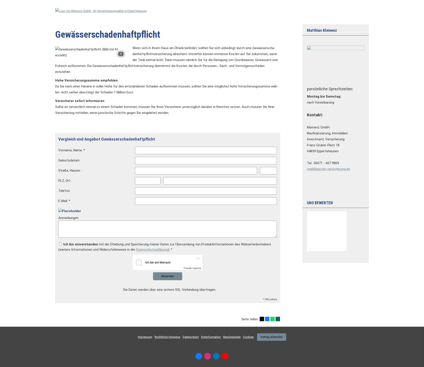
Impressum (145, 337)
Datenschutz (191, 337)
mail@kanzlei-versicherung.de (328, 169)
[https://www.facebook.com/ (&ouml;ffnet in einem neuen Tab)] (198, 356)
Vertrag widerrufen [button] (272, 337)
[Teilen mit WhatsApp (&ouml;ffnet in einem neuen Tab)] (272, 319)
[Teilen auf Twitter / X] (262, 319)
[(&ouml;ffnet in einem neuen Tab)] (327, 250)
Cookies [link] (248, 337)
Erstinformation (211, 337)
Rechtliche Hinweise (167, 337)
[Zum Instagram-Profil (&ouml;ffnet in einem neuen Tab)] (207, 356)
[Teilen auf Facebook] (267, 319)
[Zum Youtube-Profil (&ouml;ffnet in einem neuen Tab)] (225, 356)
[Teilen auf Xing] (278, 319)
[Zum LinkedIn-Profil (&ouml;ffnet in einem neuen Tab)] (216, 356)
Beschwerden (232, 337)
